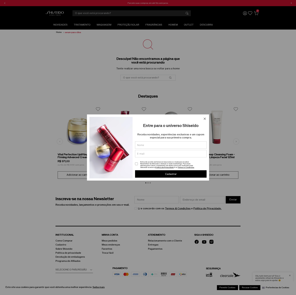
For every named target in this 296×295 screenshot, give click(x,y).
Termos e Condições (186, 167)
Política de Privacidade (164, 167)
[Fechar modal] (205, 119)
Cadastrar (171, 173)
